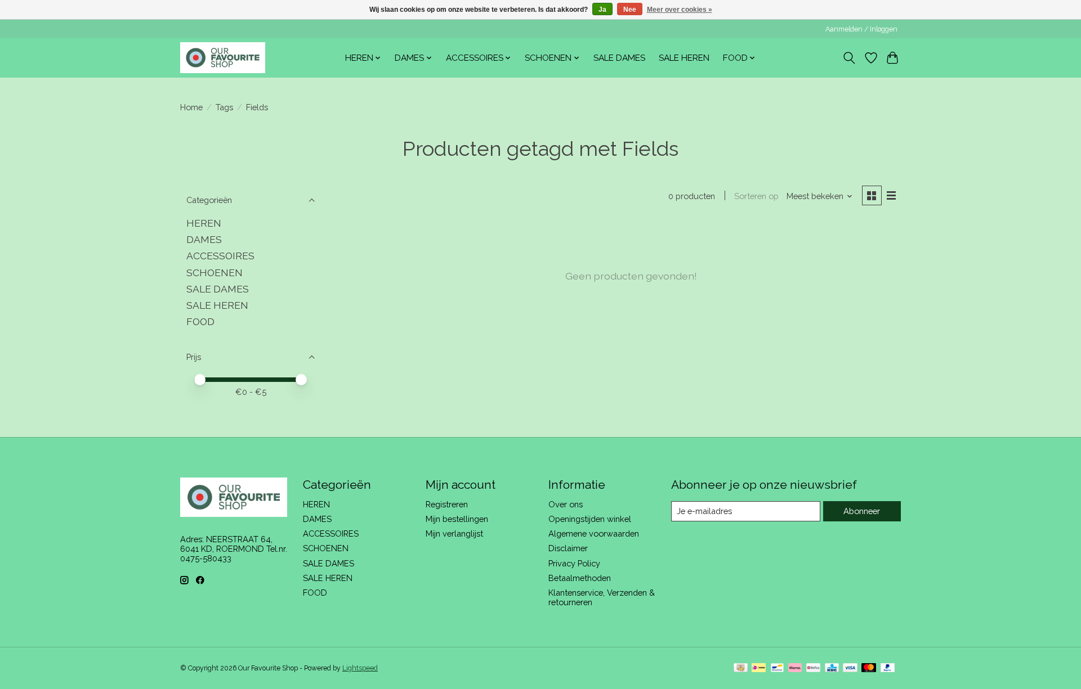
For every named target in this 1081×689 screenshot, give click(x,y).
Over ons (565, 504)
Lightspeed (360, 668)
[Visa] (850, 668)
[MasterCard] (868, 668)
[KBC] (832, 668)
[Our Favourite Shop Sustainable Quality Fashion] (222, 57)
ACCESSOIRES (220, 256)
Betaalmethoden (579, 578)
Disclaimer (568, 548)
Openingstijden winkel (589, 519)
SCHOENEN (214, 272)
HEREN (203, 223)
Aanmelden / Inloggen (861, 29)
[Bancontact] (777, 668)
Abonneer (861, 511)
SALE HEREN (684, 58)
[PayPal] (888, 668)
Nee (629, 9)
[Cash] (741, 668)
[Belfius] (813, 668)
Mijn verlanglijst (454, 533)
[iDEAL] (759, 668)
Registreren (447, 504)
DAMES (204, 239)
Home (191, 107)
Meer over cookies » (679, 9)
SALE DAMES (619, 58)
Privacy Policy (574, 563)
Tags (224, 107)
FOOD (200, 321)
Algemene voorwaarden (593, 533)
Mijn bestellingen (457, 519)
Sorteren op (756, 196)
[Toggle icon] (849, 58)
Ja (602, 9)
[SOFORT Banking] (795, 668)
